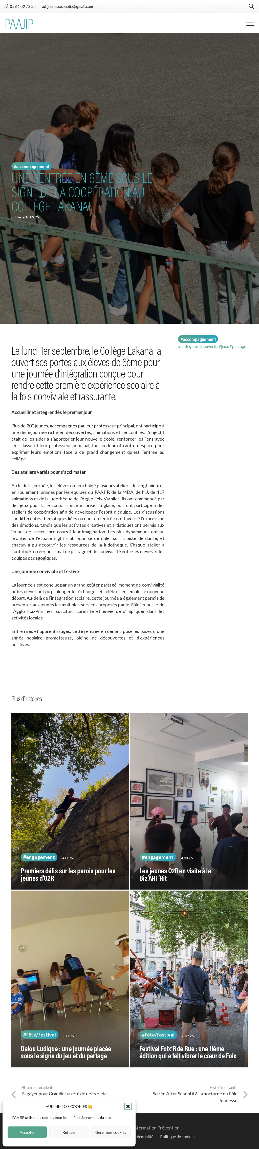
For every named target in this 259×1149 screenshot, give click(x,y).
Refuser (69, 1132)
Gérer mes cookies (110, 1132)
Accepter (27, 1132)
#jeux (223, 346)
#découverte (206, 346)
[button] (128, 1106)
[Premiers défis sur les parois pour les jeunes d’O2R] (70, 801)
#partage (238, 346)
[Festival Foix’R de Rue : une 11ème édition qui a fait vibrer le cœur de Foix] (189, 979)
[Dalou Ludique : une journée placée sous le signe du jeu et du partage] (70, 979)
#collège (185, 346)
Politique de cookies (177, 1136)
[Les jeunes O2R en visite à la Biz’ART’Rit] (189, 801)
